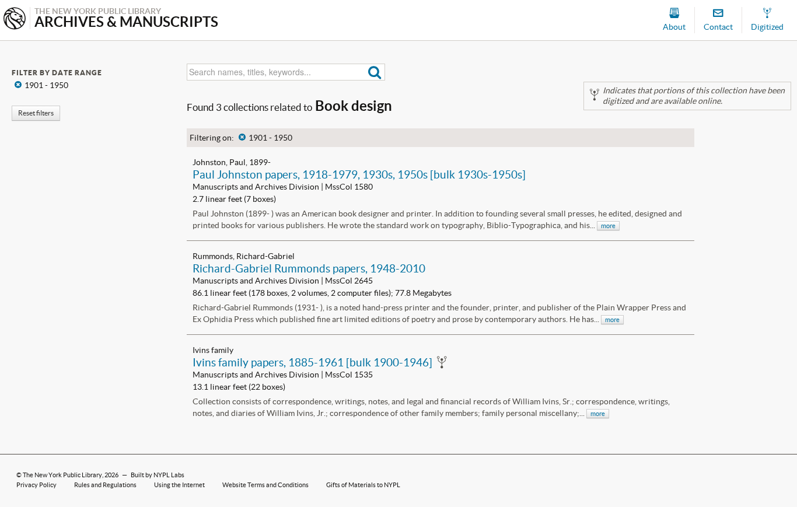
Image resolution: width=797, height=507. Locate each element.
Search (375, 72)
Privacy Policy (36, 484)
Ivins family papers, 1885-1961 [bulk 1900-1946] (312, 362)
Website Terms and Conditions (265, 484)
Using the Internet (179, 484)
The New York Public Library (62, 474)
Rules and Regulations (105, 484)
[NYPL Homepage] (15, 19)
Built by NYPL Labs (157, 474)
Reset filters (36, 113)
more (608, 225)
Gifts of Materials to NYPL (363, 484)
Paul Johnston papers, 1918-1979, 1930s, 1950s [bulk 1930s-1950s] (359, 174)
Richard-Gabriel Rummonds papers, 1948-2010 (309, 268)
